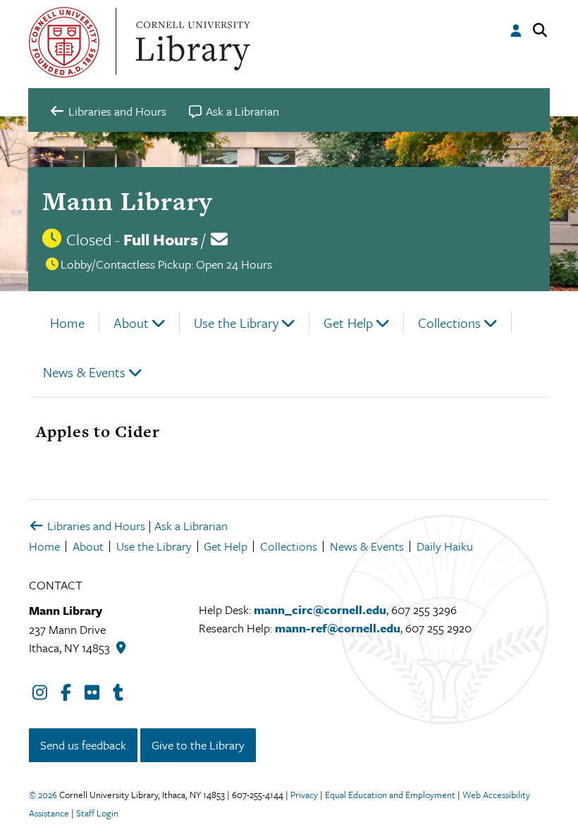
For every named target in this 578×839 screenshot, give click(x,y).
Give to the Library (198, 745)
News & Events (84, 371)
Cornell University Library (191, 42)
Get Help (348, 322)
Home (67, 322)
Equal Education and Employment (390, 795)
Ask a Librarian (191, 525)
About (131, 322)
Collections (449, 322)
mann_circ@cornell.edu (320, 609)
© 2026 (43, 795)
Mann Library (127, 201)
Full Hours (160, 239)
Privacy (304, 795)
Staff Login (97, 813)
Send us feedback (83, 745)
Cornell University (64, 42)
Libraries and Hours (94, 525)
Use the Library (236, 322)
